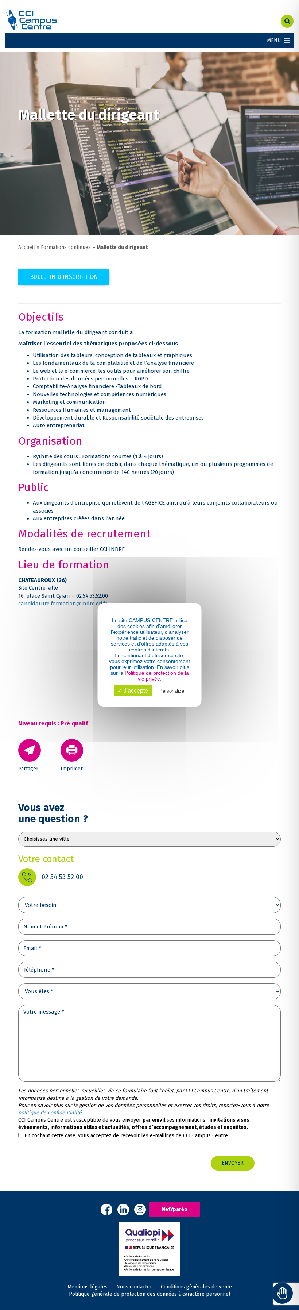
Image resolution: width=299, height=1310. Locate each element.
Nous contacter (134, 1287)
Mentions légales (87, 1287)
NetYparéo (174, 1209)
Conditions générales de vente (196, 1287)
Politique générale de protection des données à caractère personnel (149, 1294)
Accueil (26, 247)
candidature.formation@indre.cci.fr (62, 603)
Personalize (171, 691)
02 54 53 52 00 (62, 877)
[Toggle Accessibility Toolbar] (282, 1293)
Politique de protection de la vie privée (157, 676)
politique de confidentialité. (50, 1113)
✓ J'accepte (132, 690)
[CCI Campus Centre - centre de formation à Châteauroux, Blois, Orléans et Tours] (31, 20)
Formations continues (66, 247)
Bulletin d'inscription (64, 276)
